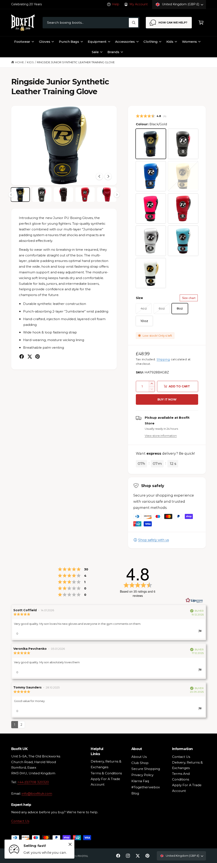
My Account (138, 4)
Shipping (163, 359)
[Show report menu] (200, 631)
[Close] (70, 844)
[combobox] (91, 23)
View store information (161, 435)
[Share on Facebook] (21, 356)
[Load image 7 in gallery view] (63, 194)
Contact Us (20, 821)
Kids (30, 62)
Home (19, 62)
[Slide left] (99, 176)
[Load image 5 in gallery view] (20, 194)
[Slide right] (108, 176)
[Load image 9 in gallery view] (106, 194)
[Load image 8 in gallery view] (85, 194)
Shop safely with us (153, 540)
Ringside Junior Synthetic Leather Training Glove (76, 62)
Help (115, 4)
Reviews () (151, 116)
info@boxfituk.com (37, 793)
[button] (201, 23)
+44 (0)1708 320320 (33, 782)
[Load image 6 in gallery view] (41, 194)
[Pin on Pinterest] (37, 356)
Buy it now (167, 399)
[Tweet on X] (29, 356)
